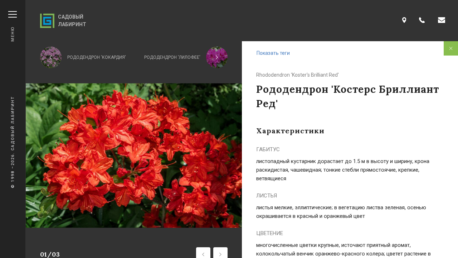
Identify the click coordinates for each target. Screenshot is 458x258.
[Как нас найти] (404, 20)
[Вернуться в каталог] (451, 48)
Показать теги (273, 53)
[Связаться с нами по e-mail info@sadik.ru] (441, 20)
